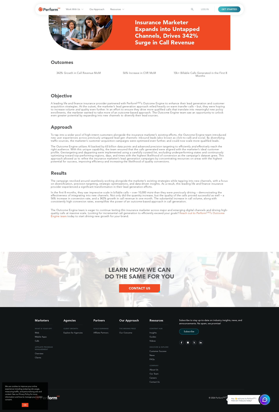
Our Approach (97, 9)
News (152, 355)
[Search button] (192, 9)
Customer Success (158, 351)
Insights (153, 332)
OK (25, 405)
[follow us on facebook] (181, 342)
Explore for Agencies (73, 332)
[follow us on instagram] (188, 342)
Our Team (154, 373)
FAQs (152, 359)
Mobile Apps (41, 336)
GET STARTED (229, 9)
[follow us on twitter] (194, 342)
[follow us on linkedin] (200, 342)
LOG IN (205, 9)
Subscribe (189, 331)
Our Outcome (125, 332)
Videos (153, 340)
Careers (153, 377)
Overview (39, 353)
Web (37, 332)
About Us (154, 369)
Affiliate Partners (100, 332)
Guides (153, 336)
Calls (37, 340)
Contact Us (139, 288)
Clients (38, 357)
